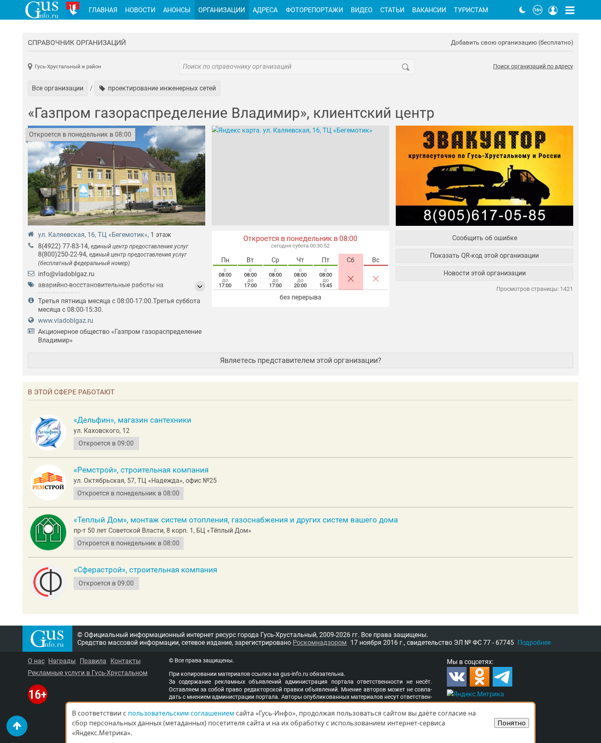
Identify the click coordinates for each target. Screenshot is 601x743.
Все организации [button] (57, 88)
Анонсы (177, 10)
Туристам (471, 10)
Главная (103, 10)
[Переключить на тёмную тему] (522, 10)
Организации (221, 10)
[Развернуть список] (200, 286)
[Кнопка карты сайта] (570, 10)
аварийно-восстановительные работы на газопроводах (101, 289)
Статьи (392, 10)
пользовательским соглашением (181, 713)
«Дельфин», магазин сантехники (132, 420)
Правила (93, 661)
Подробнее (534, 642)
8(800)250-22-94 (62, 254)
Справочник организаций (77, 42)
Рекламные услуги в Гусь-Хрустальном (88, 673)
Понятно (512, 722)
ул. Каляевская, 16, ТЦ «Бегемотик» (93, 235)
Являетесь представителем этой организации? (300, 360)
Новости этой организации (485, 273)
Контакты (125, 661)
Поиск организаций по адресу (533, 66)
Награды (62, 661)
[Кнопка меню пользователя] (553, 10)
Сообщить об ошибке (484, 238)
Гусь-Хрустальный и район (68, 66)
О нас (36, 661)
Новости (140, 10)
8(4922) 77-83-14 (63, 246)
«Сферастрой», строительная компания (145, 569)
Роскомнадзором (320, 642)
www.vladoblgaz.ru (65, 320)
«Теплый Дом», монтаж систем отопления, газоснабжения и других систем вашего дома (236, 520)
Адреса (265, 10)
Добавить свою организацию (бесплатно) (512, 42)
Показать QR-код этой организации (484, 255)
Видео (361, 10)
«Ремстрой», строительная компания (141, 470)
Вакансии (429, 10)
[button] (157, 88)
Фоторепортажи (314, 10)
